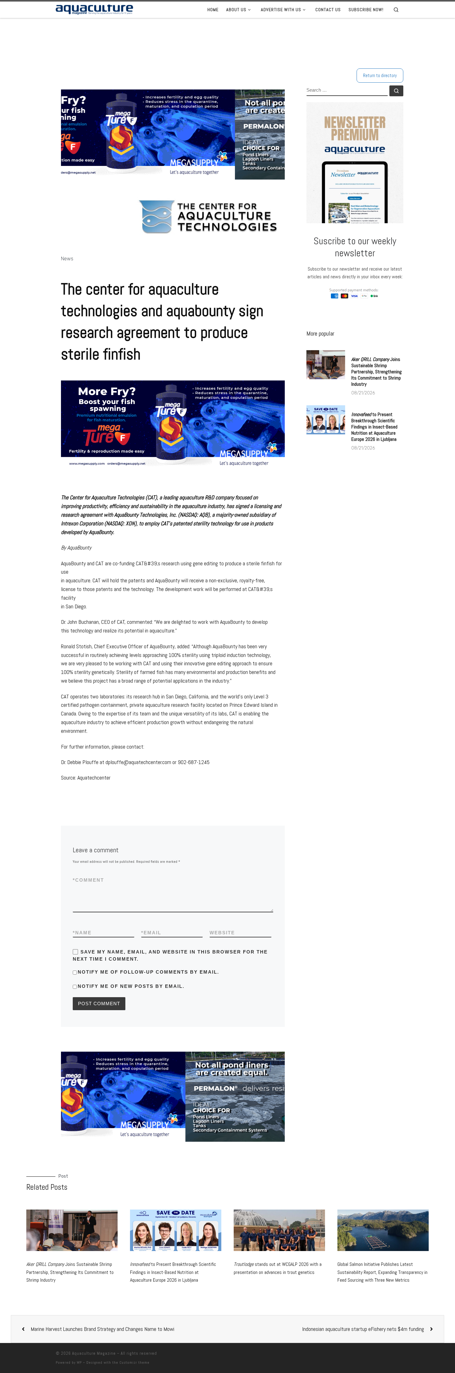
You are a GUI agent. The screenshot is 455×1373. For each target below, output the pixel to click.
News (67, 259)
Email (151, 932)
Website (222, 932)
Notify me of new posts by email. (131, 986)
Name (82, 932)
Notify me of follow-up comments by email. (148, 972)
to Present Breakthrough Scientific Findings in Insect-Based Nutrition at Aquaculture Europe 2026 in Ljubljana (374, 426)
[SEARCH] (347, 90)
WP (79, 1362)
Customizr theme (134, 1362)
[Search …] (396, 90)
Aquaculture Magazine (94, 1353)
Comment (88, 880)
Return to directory (380, 75)
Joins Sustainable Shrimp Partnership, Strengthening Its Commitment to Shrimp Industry (376, 371)
